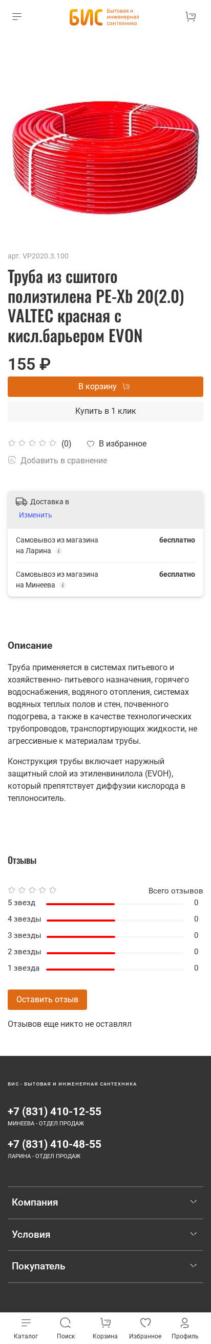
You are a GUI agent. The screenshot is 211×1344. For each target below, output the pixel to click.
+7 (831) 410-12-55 (54, 1111)
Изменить (35, 515)
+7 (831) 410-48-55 (54, 1144)
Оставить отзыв (47, 999)
